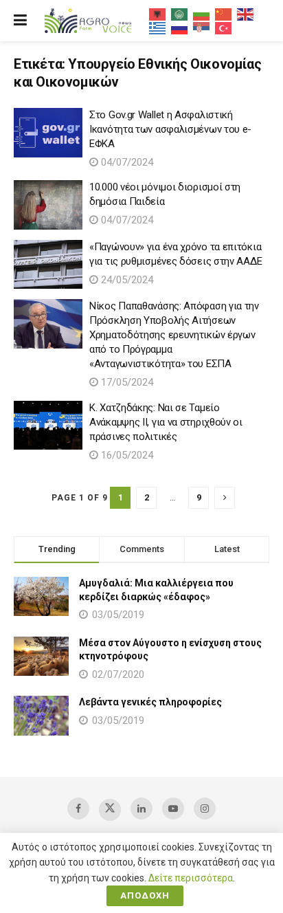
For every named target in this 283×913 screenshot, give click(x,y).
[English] (246, 13)
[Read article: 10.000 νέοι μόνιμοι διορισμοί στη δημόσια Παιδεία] (48, 205)
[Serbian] (202, 27)
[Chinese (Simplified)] (224, 13)
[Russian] (180, 27)
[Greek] (158, 27)
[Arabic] (180, 13)
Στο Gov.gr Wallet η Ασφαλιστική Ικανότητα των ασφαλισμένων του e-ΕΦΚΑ (170, 129)
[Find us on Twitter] (110, 810)
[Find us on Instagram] (205, 809)
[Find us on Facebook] (78, 809)
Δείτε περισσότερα (190, 877)
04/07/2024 (125, 162)
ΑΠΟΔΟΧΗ (145, 895)
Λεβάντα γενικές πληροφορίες (150, 701)
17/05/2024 (125, 382)
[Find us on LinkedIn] (141, 809)
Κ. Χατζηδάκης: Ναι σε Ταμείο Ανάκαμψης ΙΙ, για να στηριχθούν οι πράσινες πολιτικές (165, 422)
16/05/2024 (125, 455)
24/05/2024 (125, 280)
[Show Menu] (20, 20)
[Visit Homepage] (88, 21)
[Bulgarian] (202, 13)
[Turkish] (224, 27)
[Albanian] (158, 13)
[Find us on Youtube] (173, 809)
